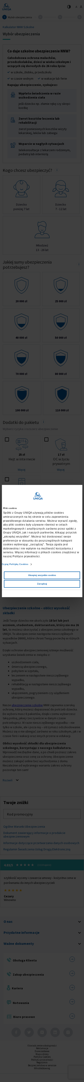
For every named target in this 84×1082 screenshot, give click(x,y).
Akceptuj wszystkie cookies (42, 575)
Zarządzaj (42, 584)
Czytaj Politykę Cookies (15, 564)
